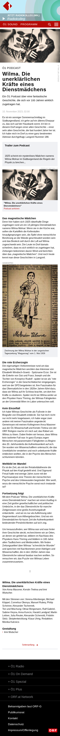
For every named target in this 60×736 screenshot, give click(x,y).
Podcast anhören (12, 208)
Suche (49, 24)
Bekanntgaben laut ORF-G (25, 706)
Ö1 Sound (10, 24)
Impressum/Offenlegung (23, 730)
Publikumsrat (16, 712)
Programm (29, 24)
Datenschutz (16, 724)
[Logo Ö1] (7, 6)
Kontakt (13, 718)
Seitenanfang (28, 644)
